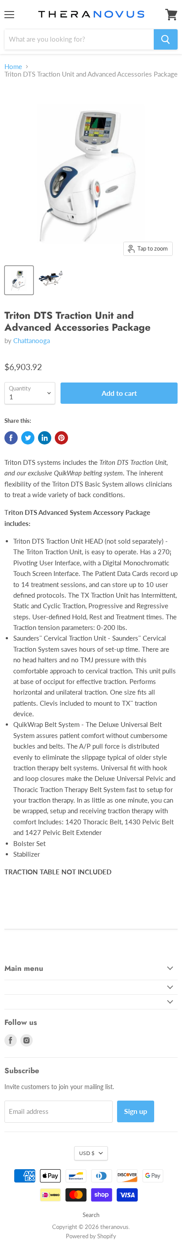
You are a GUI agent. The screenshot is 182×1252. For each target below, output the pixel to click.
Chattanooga (31, 340)
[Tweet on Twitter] (27, 437)
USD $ (87, 1153)
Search (91, 1214)
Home (13, 66)
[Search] (166, 39)
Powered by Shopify (91, 1236)
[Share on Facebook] (11, 437)
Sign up (135, 1111)
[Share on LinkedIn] (44, 437)
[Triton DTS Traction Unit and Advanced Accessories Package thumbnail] (19, 280)
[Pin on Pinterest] (61, 437)
